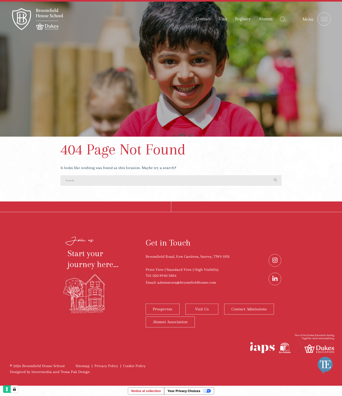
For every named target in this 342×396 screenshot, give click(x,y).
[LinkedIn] (275, 279)
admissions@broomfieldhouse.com (186, 282)
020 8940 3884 (164, 275)
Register (243, 18)
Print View (154, 269)
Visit (223, 18)
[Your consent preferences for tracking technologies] (14, 389)
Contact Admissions (249, 309)
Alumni (266, 18)
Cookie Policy (134, 366)
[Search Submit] (283, 19)
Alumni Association (170, 321)
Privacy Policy (106, 366)
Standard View (179, 269)
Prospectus (162, 309)
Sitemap (82, 366)
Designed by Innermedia (31, 372)
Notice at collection (146, 391)
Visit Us (202, 309)
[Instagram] (275, 260)
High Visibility (207, 269)
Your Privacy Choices (183, 391)
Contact (203, 18)
